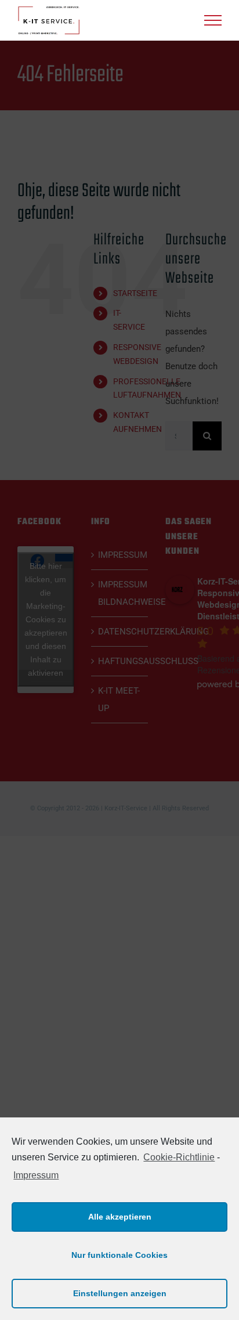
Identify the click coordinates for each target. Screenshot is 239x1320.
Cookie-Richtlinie (179, 1157)
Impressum (36, 1175)
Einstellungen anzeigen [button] (119, 1293)
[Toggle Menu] (213, 20)
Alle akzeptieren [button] (119, 1216)
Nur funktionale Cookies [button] (119, 1255)
